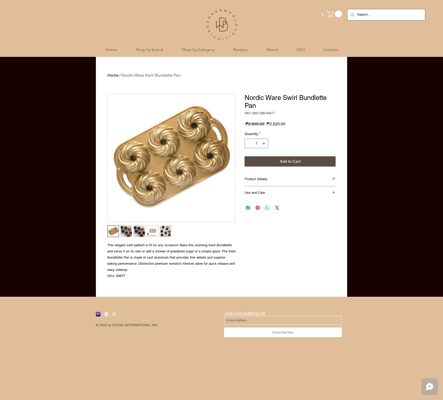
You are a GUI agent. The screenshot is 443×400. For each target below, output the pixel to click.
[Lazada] (98, 314)
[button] (335, 14)
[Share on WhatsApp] (267, 208)
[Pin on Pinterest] (258, 208)
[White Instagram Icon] (114, 314)
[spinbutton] (256, 143)
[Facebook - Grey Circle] (106, 314)
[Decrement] (248, 143)
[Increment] (264, 143)
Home (112, 75)
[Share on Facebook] (248, 208)
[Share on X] (277, 208)
